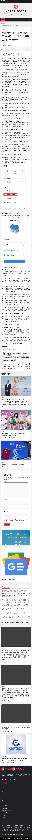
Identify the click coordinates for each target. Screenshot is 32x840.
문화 (3, 29)
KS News (9, 45)
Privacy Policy (4, 812)
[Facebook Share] (3, 54)
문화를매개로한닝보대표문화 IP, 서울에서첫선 (13, 464)
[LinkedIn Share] (10, 54)
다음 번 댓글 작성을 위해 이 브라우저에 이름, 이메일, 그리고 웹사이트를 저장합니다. (16, 520)
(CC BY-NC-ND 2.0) (14, 349)
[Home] (3, 20)
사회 (2, 798)
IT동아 (7, 349)
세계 (2, 802)
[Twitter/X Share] (7, 54)
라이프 (3, 793)
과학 (2, 791)
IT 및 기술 (4, 648)
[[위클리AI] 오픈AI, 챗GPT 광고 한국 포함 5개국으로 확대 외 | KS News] (16, 713)
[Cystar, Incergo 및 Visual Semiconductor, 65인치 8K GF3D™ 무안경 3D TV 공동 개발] (16, 744)
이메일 (6, 505)
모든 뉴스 (3, 817)
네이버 (6, 352)
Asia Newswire (12, 406)
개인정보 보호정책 (18, 834)
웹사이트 (6, 511)
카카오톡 (14, 357)
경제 (2, 789)
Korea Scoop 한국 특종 (6, 810)
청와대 (9, 354)
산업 (2, 800)
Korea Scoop (16, 11)
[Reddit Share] (14, 54)
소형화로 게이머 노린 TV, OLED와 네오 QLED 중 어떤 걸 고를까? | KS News (8, 365)
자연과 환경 (4, 805)
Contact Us (4, 808)
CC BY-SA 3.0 (13, 69)
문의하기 (3, 834)
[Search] (30, 19)
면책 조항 (3, 815)
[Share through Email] (18, 54)
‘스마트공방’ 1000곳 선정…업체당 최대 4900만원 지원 (23, 365)
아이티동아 (10, 662)
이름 (5, 500)
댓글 (5, 481)
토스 (15, 360)
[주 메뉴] (6, 19)
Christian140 (7, 69)
